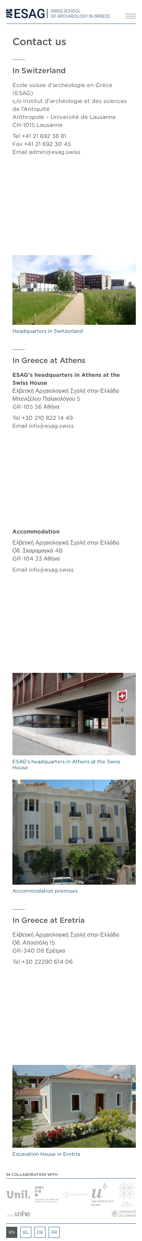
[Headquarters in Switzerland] (74, 290)
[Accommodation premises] (74, 832)
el (26, 1232)
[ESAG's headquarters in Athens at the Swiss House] (74, 714)
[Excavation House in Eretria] (74, 1106)
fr (54, 1232)
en (12, 1232)
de (40, 1232)
